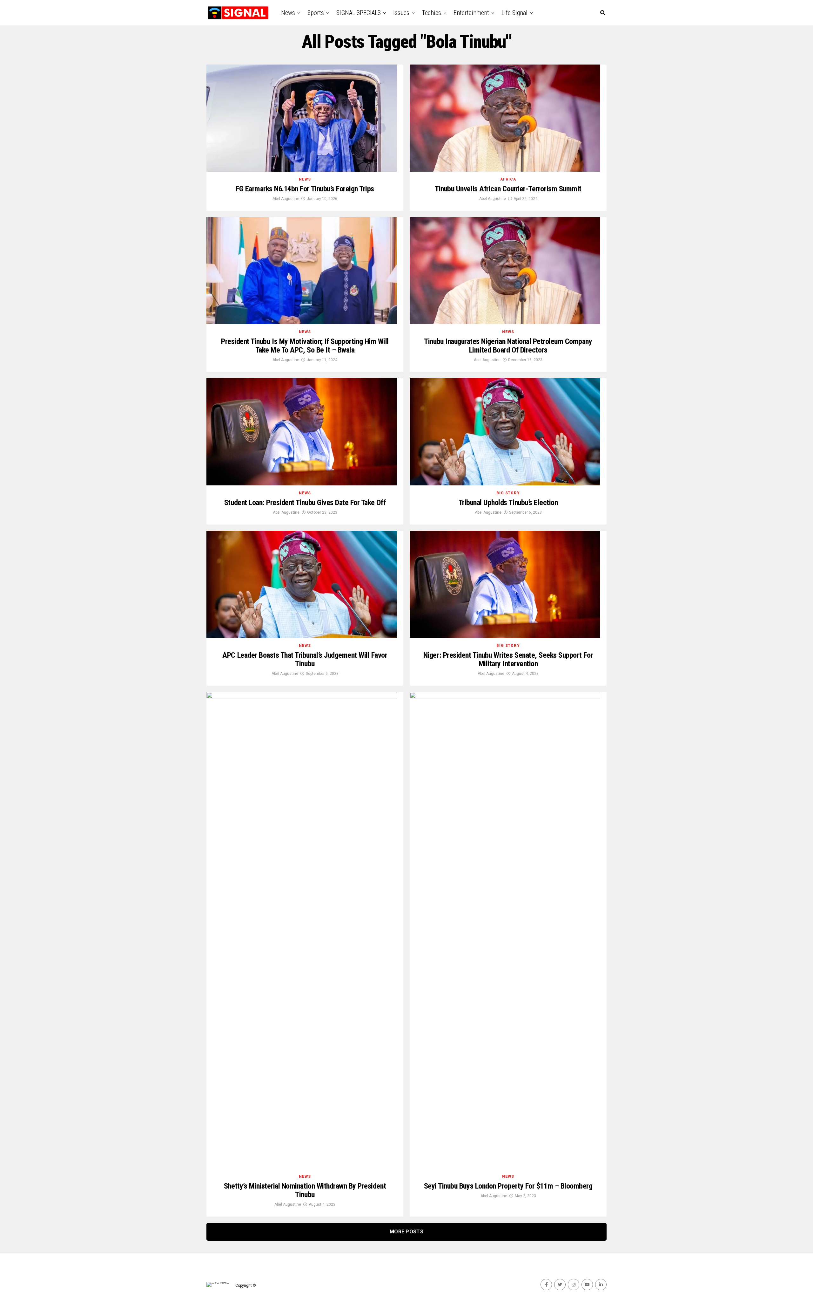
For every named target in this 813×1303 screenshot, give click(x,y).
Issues (401, 13)
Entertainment (471, 13)
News (288, 13)
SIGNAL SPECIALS (358, 13)
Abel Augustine (285, 198)
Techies (431, 13)
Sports (315, 13)
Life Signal (514, 13)
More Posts (406, 1232)
